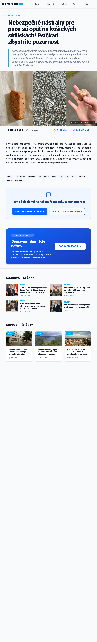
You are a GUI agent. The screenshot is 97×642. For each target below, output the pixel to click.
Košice (64, 4)
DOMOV (11, 15)
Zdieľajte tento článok (67, 211)
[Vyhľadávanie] (81, 4)
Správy (37, 4)
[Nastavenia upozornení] (87, 4)
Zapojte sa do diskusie (30, 211)
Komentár (50, 4)
